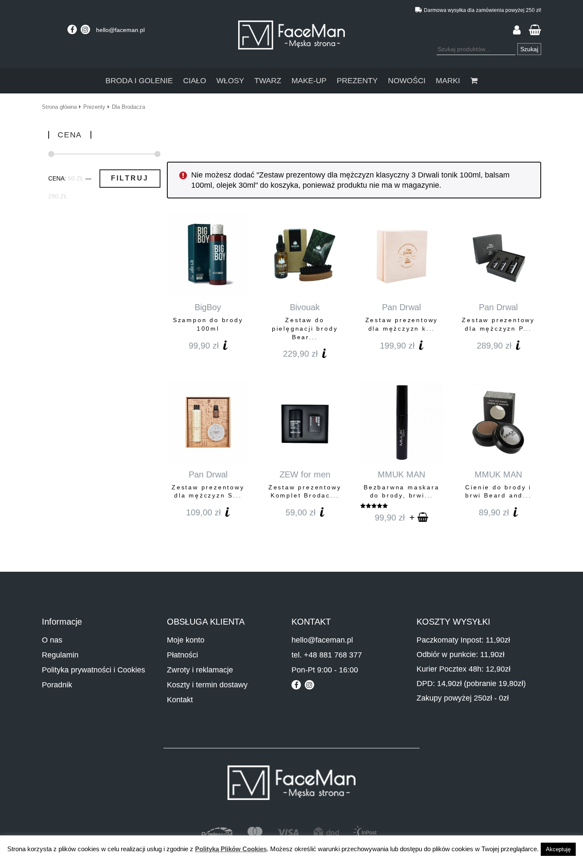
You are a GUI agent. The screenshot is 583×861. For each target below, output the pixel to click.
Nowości (407, 80)
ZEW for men (305, 474)
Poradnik (57, 685)
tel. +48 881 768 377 (327, 655)
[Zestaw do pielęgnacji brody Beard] (304, 255)
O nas (52, 640)
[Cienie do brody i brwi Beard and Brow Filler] (498, 422)
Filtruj (130, 178)
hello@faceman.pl (120, 29)
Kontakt (180, 699)
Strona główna (59, 107)
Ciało (194, 80)
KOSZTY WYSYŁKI (453, 621)
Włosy (230, 80)
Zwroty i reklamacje (200, 670)
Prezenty (357, 80)
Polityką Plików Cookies (231, 848)
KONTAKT (311, 621)
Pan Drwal (401, 307)
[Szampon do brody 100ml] (208, 255)
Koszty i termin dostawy (207, 685)
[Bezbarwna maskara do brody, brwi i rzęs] (401, 422)
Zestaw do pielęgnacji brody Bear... (305, 328)
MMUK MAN (401, 474)
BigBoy (208, 307)
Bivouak (305, 307)
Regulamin (60, 655)
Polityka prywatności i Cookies (93, 670)
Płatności (182, 655)
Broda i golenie (139, 80)
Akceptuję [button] (558, 849)
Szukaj (529, 49)
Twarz (267, 80)
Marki (448, 80)
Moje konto (185, 640)
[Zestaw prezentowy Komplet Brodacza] (304, 422)
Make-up (309, 80)
